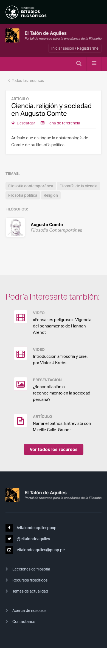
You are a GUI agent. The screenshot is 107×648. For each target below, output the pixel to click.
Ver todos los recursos (54, 449)
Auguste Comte (45, 227)
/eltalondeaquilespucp (36, 527)
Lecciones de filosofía (31, 569)
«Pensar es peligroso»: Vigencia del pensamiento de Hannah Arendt (62, 326)
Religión (51, 195)
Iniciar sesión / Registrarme (74, 48)
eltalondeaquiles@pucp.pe (40, 549)
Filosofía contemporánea (30, 185)
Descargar (25, 123)
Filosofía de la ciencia (78, 185)
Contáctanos (23, 621)
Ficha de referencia (63, 123)
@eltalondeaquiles (33, 538)
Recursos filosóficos (29, 580)
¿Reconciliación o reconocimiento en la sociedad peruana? (61, 393)
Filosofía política (22, 195)
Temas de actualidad (30, 591)
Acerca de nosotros (29, 610)
